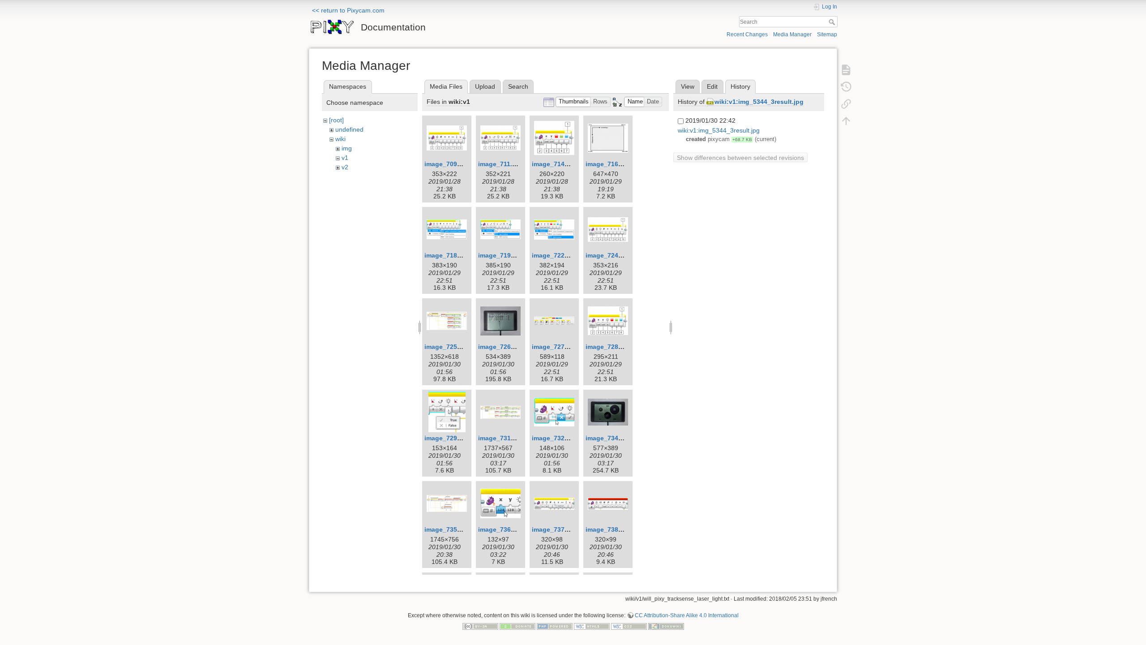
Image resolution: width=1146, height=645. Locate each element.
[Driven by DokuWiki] (666, 626)
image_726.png (501, 346)
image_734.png (609, 438)
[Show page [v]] (846, 69)
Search (833, 22)
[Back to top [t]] (846, 120)
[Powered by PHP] (555, 626)
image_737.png (555, 529)
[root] (336, 120)
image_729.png (447, 438)
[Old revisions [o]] (846, 86)
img (347, 148)
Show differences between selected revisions (740, 157)
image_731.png (501, 438)
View (687, 86)
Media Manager (792, 34)
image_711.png (501, 164)
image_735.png (447, 529)
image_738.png (609, 529)
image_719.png (501, 255)
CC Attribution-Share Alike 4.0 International (687, 615)
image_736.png (501, 529)
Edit (712, 86)
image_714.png (555, 164)
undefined (349, 129)
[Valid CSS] (629, 626)
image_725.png (447, 346)
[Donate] (517, 626)
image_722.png (555, 255)
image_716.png (609, 164)
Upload (485, 86)
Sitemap (827, 34)
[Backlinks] (846, 103)
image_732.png (555, 438)
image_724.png (609, 255)
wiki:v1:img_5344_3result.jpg (759, 101)
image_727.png (555, 346)
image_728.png (609, 346)
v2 (345, 167)
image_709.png (447, 164)
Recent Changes (747, 34)
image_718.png (447, 255)
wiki (340, 138)
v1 (345, 157)
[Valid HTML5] (592, 626)
